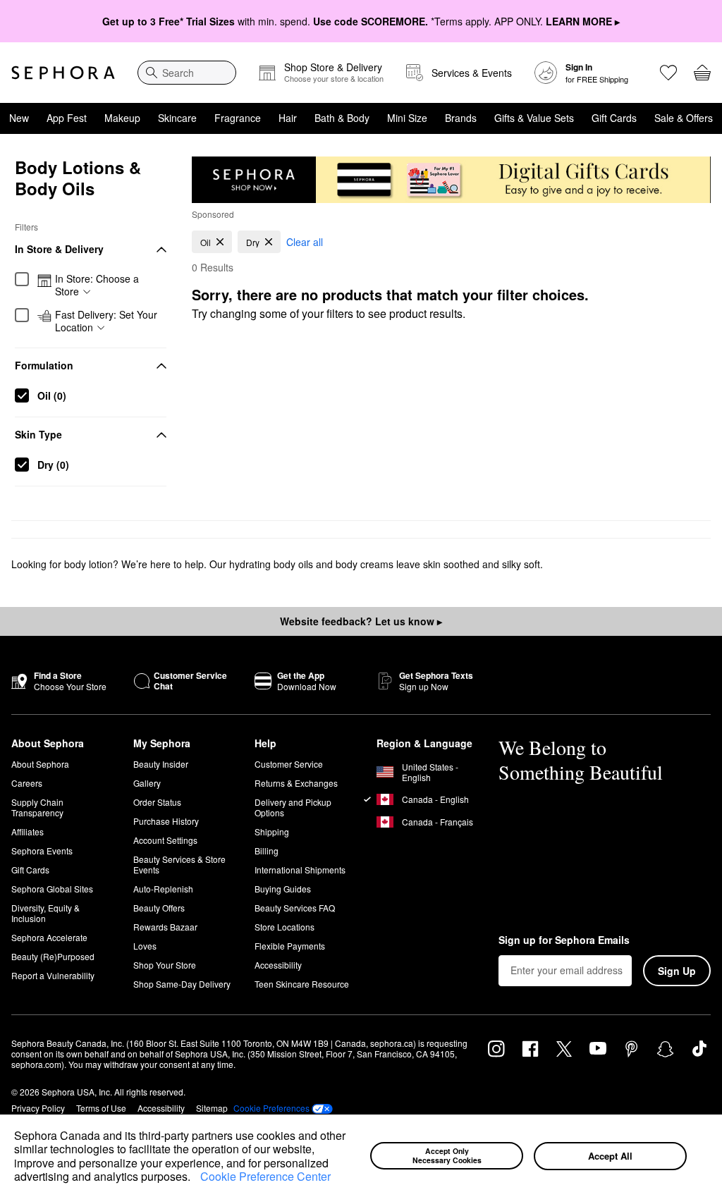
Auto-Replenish (163, 889)
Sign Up (677, 971)
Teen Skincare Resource (302, 984)
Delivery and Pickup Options (293, 807)
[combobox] (186, 73)
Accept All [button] (610, 1155)
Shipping (272, 831)
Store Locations (284, 927)
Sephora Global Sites (52, 889)
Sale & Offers (683, 118)
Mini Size (407, 118)
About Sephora (40, 764)
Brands (461, 118)
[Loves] (668, 72)
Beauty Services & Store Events (179, 864)
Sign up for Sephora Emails (564, 940)
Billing (267, 851)
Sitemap (212, 1108)
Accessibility (278, 965)
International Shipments (300, 870)
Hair (288, 118)
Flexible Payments (290, 946)
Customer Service (289, 764)
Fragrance (237, 118)
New (19, 118)
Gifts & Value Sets (534, 118)
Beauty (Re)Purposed (52, 956)
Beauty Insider (160, 764)
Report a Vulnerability (52, 975)
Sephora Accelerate (49, 937)
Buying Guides (283, 889)
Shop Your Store (164, 965)
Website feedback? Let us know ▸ (361, 621)
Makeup (122, 118)
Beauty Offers (159, 908)
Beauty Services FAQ (295, 908)
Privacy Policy (38, 1108)
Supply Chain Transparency (37, 807)
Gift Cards (614, 118)
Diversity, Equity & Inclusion (45, 913)
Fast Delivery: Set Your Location (106, 321)
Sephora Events (42, 851)
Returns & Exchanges (296, 783)
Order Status (157, 802)
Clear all (304, 242)
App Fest (67, 118)
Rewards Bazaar (165, 927)
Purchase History (166, 821)
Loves (145, 946)
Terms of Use (101, 1108)
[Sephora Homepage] (63, 72)
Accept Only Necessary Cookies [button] (447, 1155)
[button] (195, 1178)
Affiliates (27, 831)
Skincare (177, 118)
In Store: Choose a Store (97, 285)
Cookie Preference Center (265, 1176)
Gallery (147, 783)
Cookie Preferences (271, 1108)
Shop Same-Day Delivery (182, 984)
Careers (26, 783)
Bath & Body (341, 118)
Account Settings (165, 840)
